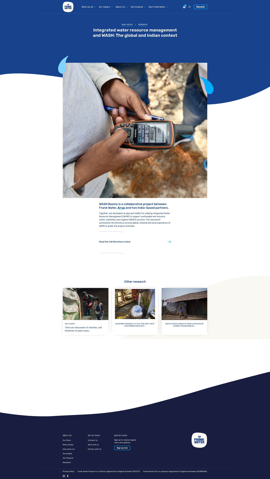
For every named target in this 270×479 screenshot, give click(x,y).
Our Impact (104, 7)
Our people (67, 453)
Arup (121, 207)
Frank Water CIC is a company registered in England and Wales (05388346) (175, 471)
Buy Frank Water (157, 7)
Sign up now (122, 448)
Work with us (93, 445)
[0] (184, 7)
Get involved (137, 7)
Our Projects (68, 458)
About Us (120, 7)
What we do (87, 7)
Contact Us (93, 440)
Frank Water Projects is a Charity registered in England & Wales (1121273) (109, 471)
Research (142, 24)
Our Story (67, 440)
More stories (68, 445)
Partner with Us (94, 449)
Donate (200, 6)
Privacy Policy (68, 471)
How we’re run (69, 449)
